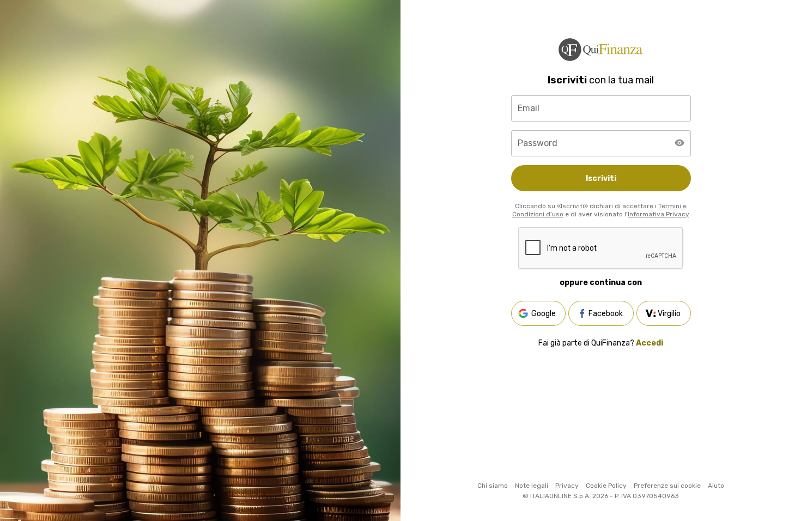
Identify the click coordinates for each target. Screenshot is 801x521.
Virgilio (669, 313)
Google (543, 313)
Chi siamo (492, 485)
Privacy (567, 485)
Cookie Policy (606, 485)
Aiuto (716, 485)
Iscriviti (601, 178)
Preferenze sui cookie (667, 485)
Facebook (605, 313)
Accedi (649, 343)
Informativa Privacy (658, 214)
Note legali (531, 485)
